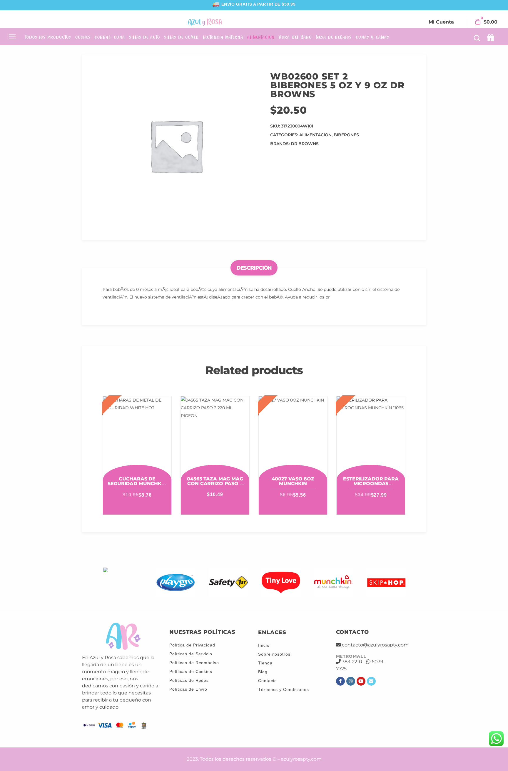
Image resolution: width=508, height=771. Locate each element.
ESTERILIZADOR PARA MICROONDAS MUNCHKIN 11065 (370, 483)
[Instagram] (350, 681)
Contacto (267, 680)
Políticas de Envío (188, 689)
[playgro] (175, 582)
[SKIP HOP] (386, 582)
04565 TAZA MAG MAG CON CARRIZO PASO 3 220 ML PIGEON (215, 483)
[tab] (254, 268)
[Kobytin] (123, 582)
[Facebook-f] (340, 681)
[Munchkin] (333, 582)
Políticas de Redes (189, 680)
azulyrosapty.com (301, 759)
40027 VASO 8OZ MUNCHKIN (293, 481)
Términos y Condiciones (283, 689)
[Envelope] (371, 681)
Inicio (263, 645)
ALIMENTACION (315, 134)
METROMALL (351, 656)
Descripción (254, 268)
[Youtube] (361, 681)
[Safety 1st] (228, 582)
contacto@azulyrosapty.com (375, 645)
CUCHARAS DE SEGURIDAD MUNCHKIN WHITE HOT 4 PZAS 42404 (137, 486)
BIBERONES (346, 134)
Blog (263, 671)
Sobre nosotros (274, 654)
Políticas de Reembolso (194, 662)
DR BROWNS (305, 143)
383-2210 (352, 661)
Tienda (265, 663)
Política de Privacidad (192, 645)
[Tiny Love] (281, 582)
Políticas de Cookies (190, 671)
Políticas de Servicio (190, 653)
